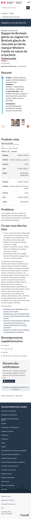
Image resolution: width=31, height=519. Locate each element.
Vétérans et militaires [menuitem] (8, 485)
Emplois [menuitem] (3, 423)
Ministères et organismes (9, 415)
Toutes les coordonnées (8, 411)
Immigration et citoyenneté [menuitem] (9, 427)
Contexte (6, 345)
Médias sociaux (6, 496)
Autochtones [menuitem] (5, 481)
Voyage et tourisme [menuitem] (7, 431)
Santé (12, 13)
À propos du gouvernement (10, 419)
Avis (2, 508)
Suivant (28, 126)
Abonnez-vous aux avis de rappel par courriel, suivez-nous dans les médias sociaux (16, 316)
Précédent (3, 126)
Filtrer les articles (7, 143)
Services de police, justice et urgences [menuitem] (13, 462)
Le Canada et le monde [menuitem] (8, 470)
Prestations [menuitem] (4, 439)
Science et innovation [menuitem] (8, 478)
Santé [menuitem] (3, 443)
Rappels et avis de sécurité (11, 17)
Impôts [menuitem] (3, 447)
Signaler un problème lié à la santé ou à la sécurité (15, 388)
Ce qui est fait (7, 349)
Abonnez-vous (9, 381)
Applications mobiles (7, 500)
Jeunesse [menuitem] (4, 489)
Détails (5, 352)
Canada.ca (4, 13)
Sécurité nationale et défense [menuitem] (10, 454)
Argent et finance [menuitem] (6, 474)
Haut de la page (6, 514)
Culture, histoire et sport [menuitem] (9, 458)
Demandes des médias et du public (15, 356)
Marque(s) (6, 63)
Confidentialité (5, 512)
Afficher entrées (9, 151)
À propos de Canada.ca (8, 504)
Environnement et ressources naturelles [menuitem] (13, 450)
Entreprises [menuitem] (4, 435)
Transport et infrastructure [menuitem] (9, 466)
